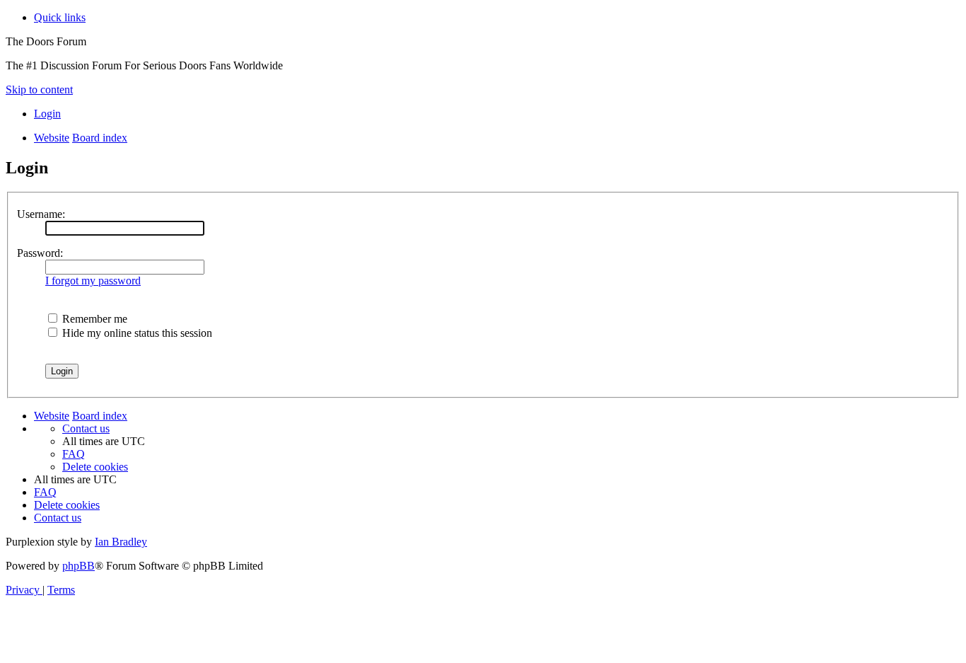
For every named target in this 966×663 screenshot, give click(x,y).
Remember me (93, 319)
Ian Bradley (121, 542)
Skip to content (39, 89)
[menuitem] (47, 114)
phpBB (78, 566)
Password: (40, 253)
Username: (41, 214)
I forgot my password (93, 281)
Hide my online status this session (135, 333)
